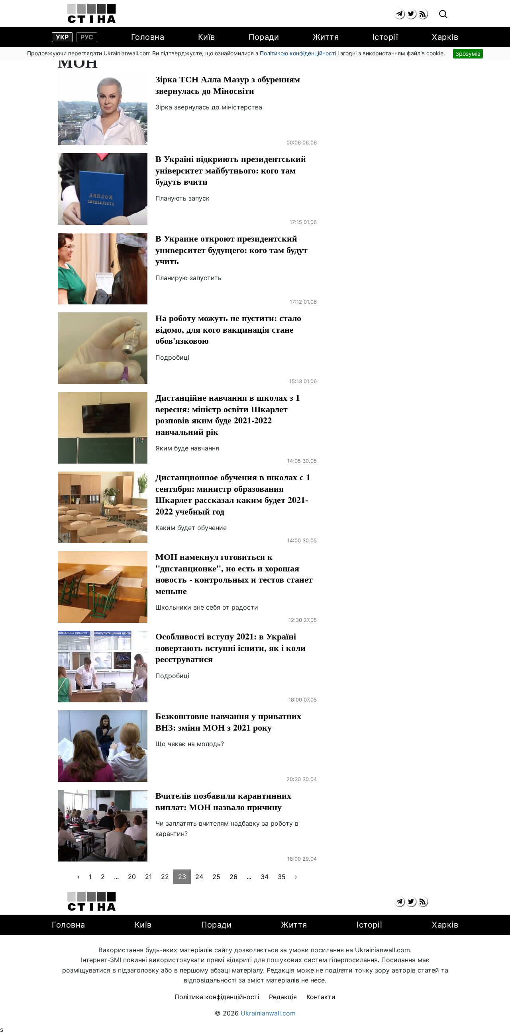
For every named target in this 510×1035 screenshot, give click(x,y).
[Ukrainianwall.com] (91, 13)
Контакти (320, 997)
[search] (443, 14)
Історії (385, 37)
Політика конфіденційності (217, 997)
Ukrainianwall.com (268, 1013)
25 (216, 877)
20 (132, 877)
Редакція (283, 997)
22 (165, 877)
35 (282, 877)
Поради (264, 37)
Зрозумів (468, 53)
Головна (148, 37)
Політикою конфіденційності (298, 53)
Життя (326, 37)
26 (233, 877)
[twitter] (411, 14)
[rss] (423, 14)
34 (265, 877)
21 (148, 877)
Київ (206, 37)
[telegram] (399, 14)
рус (86, 37)
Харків (445, 37)
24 (199, 877)
